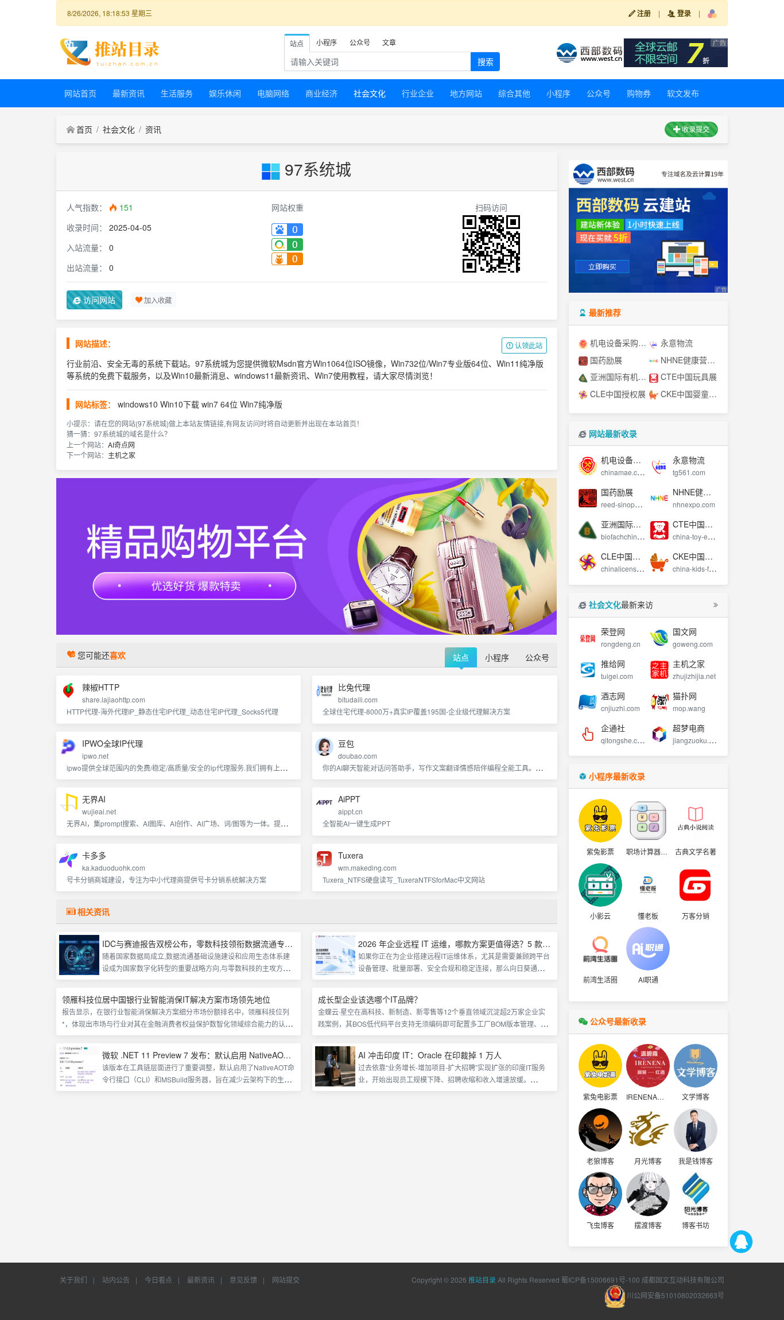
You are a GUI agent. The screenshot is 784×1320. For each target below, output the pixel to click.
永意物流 (675, 342)
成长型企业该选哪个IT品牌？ (370, 999)
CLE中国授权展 (617, 393)
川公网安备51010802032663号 (674, 1295)
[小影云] (600, 885)
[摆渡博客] (648, 1194)
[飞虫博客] (600, 1194)
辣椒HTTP (100, 687)
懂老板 (648, 916)
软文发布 (683, 93)
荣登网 (613, 631)
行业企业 (418, 93)
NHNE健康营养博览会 (688, 360)
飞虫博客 (600, 1225)
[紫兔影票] (600, 821)
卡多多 (94, 855)
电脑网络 (273, 93)
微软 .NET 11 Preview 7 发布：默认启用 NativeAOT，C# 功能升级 (221, 1055)
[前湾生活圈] (600, 948)
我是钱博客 (695, 1161)
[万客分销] (695, 885)
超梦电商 (689, 727)
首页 (84, 129)
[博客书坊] (695, 1194)
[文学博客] (695, 1066)
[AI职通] (648, 948)
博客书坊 (695, 1225)
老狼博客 (600, 1161)
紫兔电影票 (600, 1096)
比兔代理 (354, 687)
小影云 (600, 916)
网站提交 (286, 1279)
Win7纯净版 (261, 404)
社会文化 (370, 93)
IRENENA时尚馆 (652, 1096)
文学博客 (695, 1096)
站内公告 (116, 1279)
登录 (683, 13)
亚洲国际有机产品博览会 (617, 376)
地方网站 (466, 93)
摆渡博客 (648, 1225)
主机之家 (121, 455)
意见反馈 (243, 1279)
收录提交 (694, 129)
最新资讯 (128, 93)
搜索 (486, 61)
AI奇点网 (121, 444)
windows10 (138, 404)
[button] (712, 13)
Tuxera (350, 855)
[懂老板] (648, 885)
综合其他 (514, 93)
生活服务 (177, 93)
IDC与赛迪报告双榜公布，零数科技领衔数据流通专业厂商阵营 (213, 943)
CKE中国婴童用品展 (688, 393)
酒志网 (613, 695)
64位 (229, 404)
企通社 (613, 727)
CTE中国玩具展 (687, 376)
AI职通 (648, 979)
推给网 (613, 663)
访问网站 (98, 299)
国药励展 (605, 360)
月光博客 (648, 1161)
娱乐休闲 (225, 93)
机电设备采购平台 (617, 342)
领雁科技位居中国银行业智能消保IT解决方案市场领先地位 (166, 999)
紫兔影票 (600, 851)
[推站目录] (110, 51)
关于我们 (73, 1279)
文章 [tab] (389, 42)
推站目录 (482, 1279)
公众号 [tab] (360, 42)
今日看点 (158, 1279)
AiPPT (349, 799)
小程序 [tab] (326, 42)
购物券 (639, 93)
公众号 (599, 93)
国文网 (685, 631)
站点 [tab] (297, 43)
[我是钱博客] (695, 1130)
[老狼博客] (600, 1130)
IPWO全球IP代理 (112, 743)
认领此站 (527, 345)
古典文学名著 (695, 851)
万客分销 (695, 916)
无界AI (94, 799)
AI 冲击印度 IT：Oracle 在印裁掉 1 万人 (430, 1055)
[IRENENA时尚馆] (648, 1066)
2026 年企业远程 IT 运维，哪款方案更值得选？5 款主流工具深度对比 (482, 943)
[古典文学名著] (695, 821)
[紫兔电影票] (600, 1066)
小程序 (558, 93)
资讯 (153, 129)
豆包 (346, 743)
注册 (643, 13)
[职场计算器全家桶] (648, 821)
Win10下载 (179, 404)
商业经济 (321, 93)
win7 (209, 404)
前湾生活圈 (600, 979)
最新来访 (621, 604)
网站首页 (80, 93)
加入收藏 (157, 299)
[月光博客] (648, 1130)
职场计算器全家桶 (653, 851)
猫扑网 (685, 695)
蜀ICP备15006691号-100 (600, 1279)
